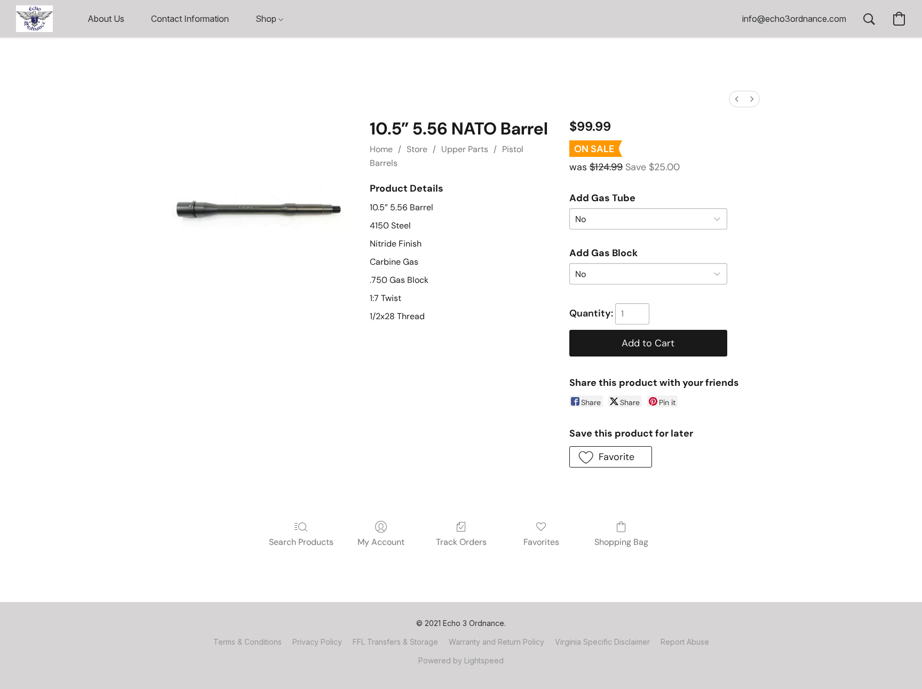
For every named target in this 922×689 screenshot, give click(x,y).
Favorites (541, 542)
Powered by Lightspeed (461, 660)
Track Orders (461, 542)
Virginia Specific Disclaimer (602, 641)
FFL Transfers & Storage (395, 641)
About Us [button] (106, 18)
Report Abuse (685, 641)
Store (417, 149)
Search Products (301, 542)
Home (381, 149)
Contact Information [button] (190, 18)
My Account (380, 542)
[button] (34, 18)
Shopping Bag (621, 542)
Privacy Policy (317, 641)
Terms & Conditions (247, 641)
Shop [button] (267, 18)
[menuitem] (736, 99)
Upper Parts (464, 149)
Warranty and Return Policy (496, 641)
